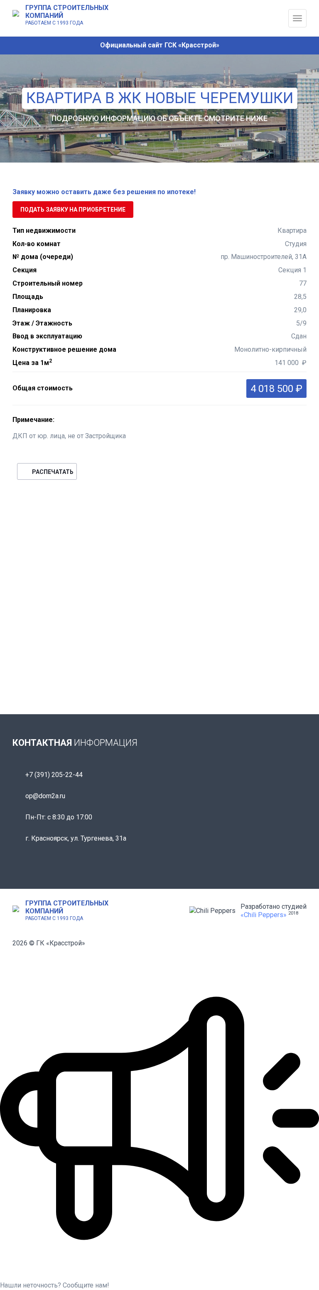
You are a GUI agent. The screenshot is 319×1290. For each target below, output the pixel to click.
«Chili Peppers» (263, 915)
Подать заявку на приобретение (72, 209)
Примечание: (33, 420)
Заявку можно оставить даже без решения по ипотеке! (104, 192)
